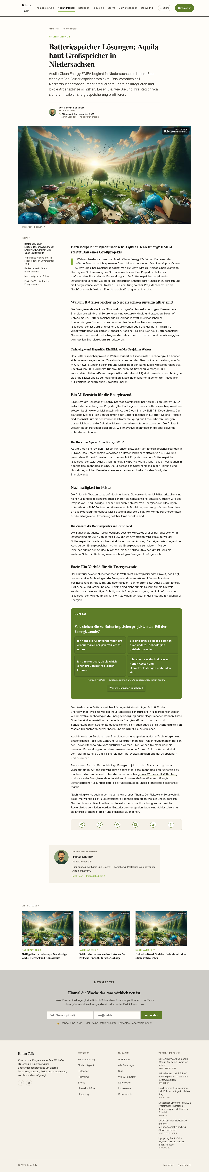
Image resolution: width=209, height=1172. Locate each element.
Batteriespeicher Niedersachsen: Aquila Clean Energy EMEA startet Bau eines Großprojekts (39, 248)
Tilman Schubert (74, 107)
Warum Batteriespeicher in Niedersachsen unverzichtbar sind (39, 260)
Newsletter (184, 8)
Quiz (120, 1071)
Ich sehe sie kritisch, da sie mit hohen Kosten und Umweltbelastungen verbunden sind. (150, 666)
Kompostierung (45, 7)
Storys (111, 7)
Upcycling (147, 7)
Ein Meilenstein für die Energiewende (35, 270)
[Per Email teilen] (153, 825)
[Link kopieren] (171, 825)
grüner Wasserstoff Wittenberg (157, 774)
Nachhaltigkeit (66, 7)
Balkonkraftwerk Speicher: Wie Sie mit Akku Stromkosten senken (161, 956)
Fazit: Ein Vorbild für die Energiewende (36, 283)
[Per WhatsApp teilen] (82, 825)
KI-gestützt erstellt (89, 117)
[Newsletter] (29, 1083)
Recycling (98, 7)
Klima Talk (26, 7)
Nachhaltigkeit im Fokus (36, 276)
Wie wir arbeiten (127, 1076)
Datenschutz (125, 1094)
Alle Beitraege (126, 1065)
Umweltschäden (128, 7)
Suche (166, 8)
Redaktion (124, 1059)
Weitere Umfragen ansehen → (126, 688)
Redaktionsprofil (82, 861)
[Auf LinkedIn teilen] (135, 825)
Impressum (124, 1088)
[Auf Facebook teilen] (117, 825)
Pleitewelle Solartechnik (164, 794)
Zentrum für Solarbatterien (120, 740)
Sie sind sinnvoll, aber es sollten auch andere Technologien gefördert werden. (151, 645)
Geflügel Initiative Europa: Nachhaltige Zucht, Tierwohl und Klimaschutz (44, 956)
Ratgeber (83, 7)
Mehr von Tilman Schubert (87, 876)
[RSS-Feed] (21, 1083)
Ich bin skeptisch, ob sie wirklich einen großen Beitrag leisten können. (98, 666)
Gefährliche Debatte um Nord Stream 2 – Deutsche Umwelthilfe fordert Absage (102, 956)
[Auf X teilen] (100, 825)
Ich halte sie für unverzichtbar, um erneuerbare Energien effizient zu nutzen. (99, 645)
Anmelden (151, 1015)
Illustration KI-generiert (33, 226)
